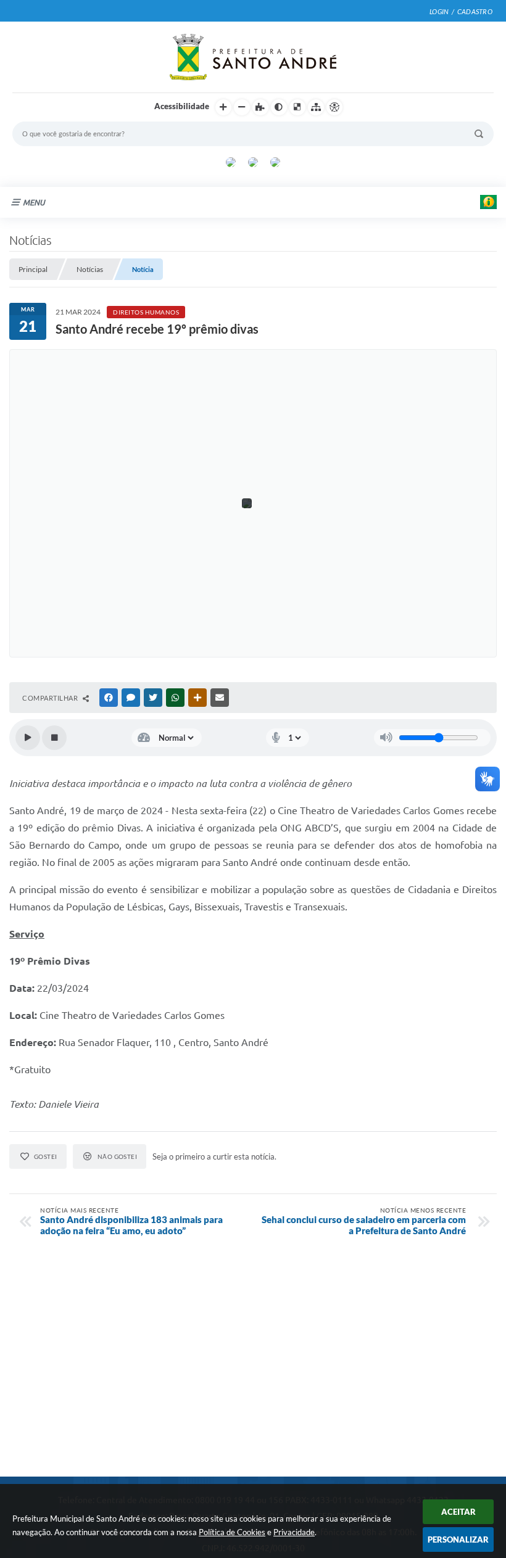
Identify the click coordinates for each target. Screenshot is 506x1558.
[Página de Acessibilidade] (334, 107)
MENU (34, 202)
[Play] (27, 737)
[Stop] (54, 737)
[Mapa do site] (316, 107)
